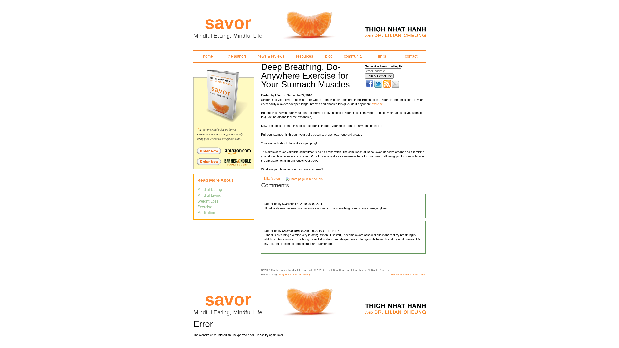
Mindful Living (209, 195)
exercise (377, 104)
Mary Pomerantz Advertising (294, 274)
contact (411, 56)
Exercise (204, 207)
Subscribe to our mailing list (384, 66)
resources (304, 56)
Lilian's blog (272, 178)
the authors (237, 56)
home (208, 56)
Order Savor (223, 150)
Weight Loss (208, 201)
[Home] (309, 23)
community (353, 56)
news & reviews (270, 56)
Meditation (206, 213)
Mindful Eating (209, 190)
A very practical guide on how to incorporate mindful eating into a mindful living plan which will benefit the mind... (220, 134)
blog (329, 56)
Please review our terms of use (408, 274)
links (382, 56)
